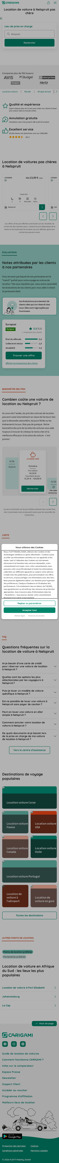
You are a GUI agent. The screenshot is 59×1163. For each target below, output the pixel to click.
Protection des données (36, 616)
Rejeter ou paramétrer (29, 603)
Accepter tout (29, 610)
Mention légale (20, 616)
